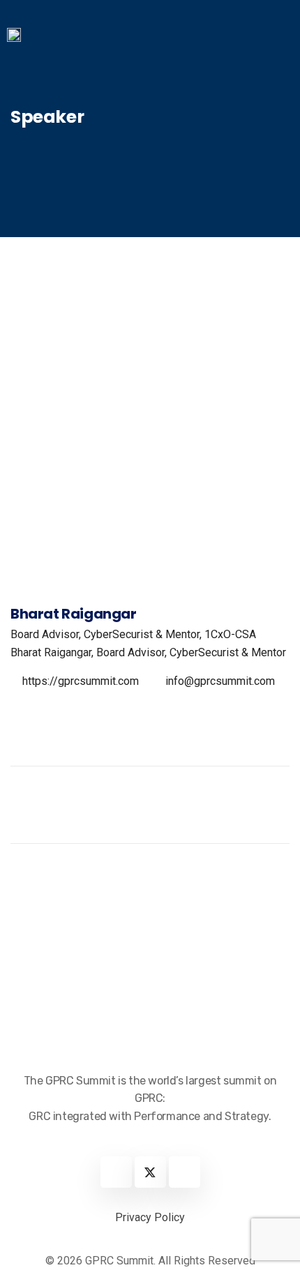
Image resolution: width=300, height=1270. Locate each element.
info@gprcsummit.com (220, 681)
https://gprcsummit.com (80, 681)
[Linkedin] (116, 1172)
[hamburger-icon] (277, 41)
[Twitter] (150, 1172)
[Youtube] (184, 1172)
